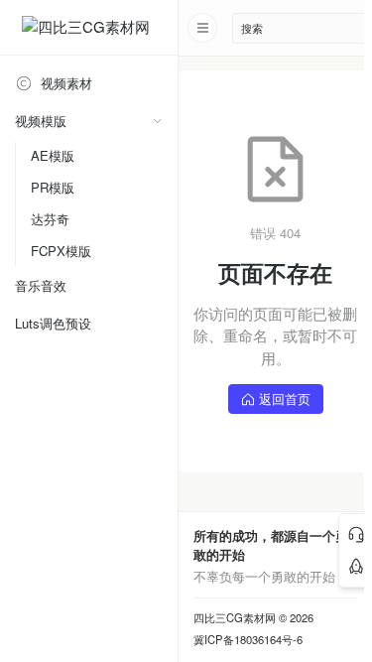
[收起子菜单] (157, 120)
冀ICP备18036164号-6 (248, 639)
